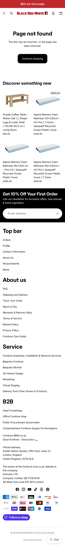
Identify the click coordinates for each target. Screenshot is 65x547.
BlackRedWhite (26, 532)
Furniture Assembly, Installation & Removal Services (32, 355)
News (6, 269)
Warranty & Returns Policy (17, 312)
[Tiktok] (35, 489)
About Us (8, 257)
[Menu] (4, 13)
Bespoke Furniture (13, 361)
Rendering (8, 379)
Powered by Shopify (44, 532)
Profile (6, 245)
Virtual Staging (11, 385)
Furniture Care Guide (14, 336)
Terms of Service (12, 318)
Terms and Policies (32, 540)
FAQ (5, 288)
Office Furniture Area (14, 416)
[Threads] (42, 489)
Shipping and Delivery (15, 294)
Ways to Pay (10, 306)
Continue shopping (32, 58)
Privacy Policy (11, 330)
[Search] (11, 13)
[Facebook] (17, 489)
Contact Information (14, 251)
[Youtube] (29, 489)
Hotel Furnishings (12, 410)
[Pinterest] (48, 489)
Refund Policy (10, 324)
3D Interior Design (13, 373)
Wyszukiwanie (11, 263)
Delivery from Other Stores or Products (25, 391)
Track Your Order (12, 300)
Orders (7, 239)
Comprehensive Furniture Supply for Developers (30, 428)
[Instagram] (23, 489)
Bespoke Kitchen (12, 367)
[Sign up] (57, 213)
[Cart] (61, 13)
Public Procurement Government (21, 422)
